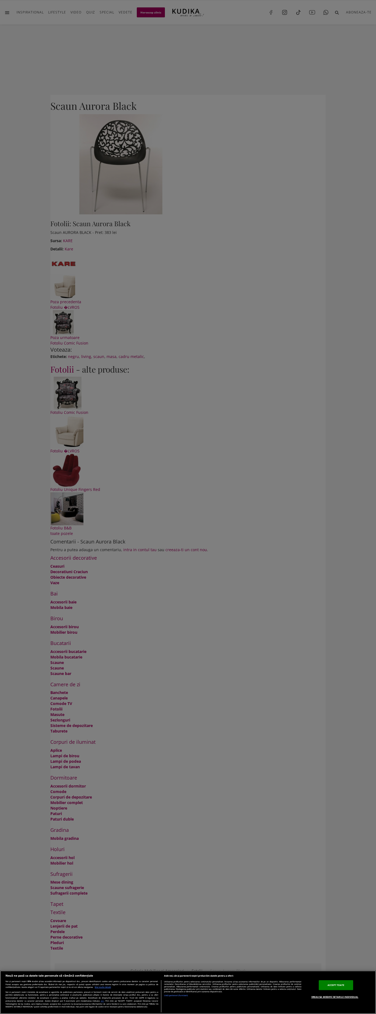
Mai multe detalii (103, 987)
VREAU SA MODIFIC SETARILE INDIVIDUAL (334, 996)
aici (102, 1000)
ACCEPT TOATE (336, 984)
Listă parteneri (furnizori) (176, 995)
